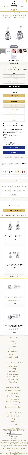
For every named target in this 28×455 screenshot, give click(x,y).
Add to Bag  (14, 95)
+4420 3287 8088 (5, 1)
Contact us (13, 366)
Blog (13, 419)
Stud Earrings (22, 190)
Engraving (13, 404)
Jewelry (13, 346)
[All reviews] (13, 300)
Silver (10, 69)
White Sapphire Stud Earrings (20, 186)
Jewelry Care (13, 393)
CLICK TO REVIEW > (14, 210)
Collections (14, 6)
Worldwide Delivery (13, 391)
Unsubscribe (14, 438)
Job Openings (13, 424)
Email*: (7, 435)
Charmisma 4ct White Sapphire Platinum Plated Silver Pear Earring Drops (14, 236)
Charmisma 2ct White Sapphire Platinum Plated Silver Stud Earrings (14, 326)
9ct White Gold (15, 79)
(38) (19, 300)
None (25, 69)
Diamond (14, 194)
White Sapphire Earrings (7, 186)
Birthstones (12, 351)
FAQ (14, 116)
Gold (5, 69)
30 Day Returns (13, 376)
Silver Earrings (20, 12)
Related (14, 120)
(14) (19, 329)
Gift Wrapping (14, 67)
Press (13, 421)
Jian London (16, 452)
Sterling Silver (14, 76)
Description (14, 106)
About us (12, 343)
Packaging (13, 382)
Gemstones (12, 354)
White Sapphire (6, 190)
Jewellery (7, 6)
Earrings (14, 12)
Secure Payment (14, 109)
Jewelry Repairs (13, 399)
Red (15, 69)
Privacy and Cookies (13, 407)
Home (6, 13)
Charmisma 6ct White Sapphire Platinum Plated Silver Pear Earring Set (14, 265)
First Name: (7, 432)
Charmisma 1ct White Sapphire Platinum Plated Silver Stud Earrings (14, 297)
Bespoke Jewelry (12, 357)
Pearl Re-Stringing (13, 401)
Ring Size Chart (13, 396)
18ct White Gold (14, 82)
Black (20, 69)
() (16, 9)
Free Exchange (13, 374)
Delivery (13, 368)
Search (22, 6)
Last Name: (7, 433)
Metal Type (14, 72)
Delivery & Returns (14, 113)
